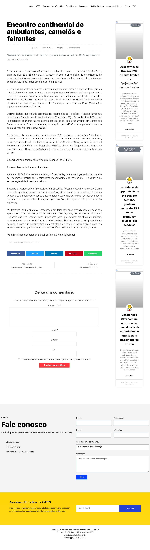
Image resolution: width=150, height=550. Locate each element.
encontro (25, 243)
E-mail (54, 340)
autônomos (15, 243)
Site (54, 350)
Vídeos (127, 6)
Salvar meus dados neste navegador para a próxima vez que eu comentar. (56, 359)
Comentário (54, 305)
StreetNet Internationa (49, 71)
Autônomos (83, 6)
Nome (54, 330)
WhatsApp (118, 430)
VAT (134, 6)
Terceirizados (71, 6)
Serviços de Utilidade (114, 6)
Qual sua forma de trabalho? (87, 442)
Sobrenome (118, 418)
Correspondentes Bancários (53, 6)
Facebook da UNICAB (60, 159)
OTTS (38, 6)
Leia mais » (129, 129)
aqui (72, 234)
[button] (16, 253)
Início (31, 6)
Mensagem (80, 454)
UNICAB (49, 99)
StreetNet (35, 243)
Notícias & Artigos (97, 6)
